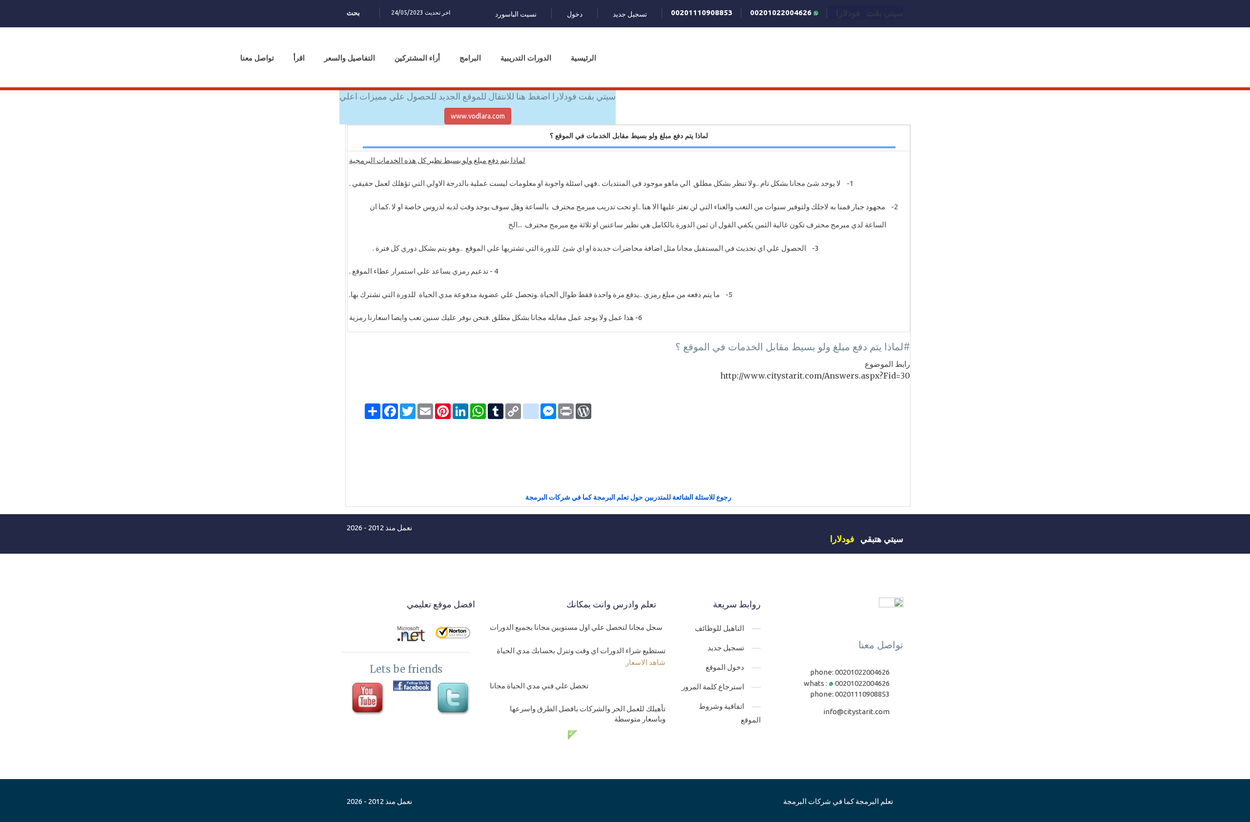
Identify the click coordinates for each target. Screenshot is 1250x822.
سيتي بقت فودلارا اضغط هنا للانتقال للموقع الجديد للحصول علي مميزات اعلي (477, 96)
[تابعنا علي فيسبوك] (412, 686)
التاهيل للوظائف (719, 628)
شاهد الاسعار (645, 662)
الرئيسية (583, 58)
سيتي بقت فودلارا (869, 13)
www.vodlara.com (478, 116)
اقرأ (299, 58)
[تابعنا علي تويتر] (454, 699)
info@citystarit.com (856, 711)
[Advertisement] (628, 459)
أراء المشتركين (417, 58)
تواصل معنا (257, 58)
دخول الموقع (725, 667)
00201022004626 (781, 12)
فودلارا (842, 538)
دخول (575, 14)
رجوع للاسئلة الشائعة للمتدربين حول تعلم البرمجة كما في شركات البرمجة (628, 497)
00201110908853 (701, 12)
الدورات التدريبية (525, 58)
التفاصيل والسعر (349, 58)
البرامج (470, 58)
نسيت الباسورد (516, 14)
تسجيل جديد (630, 14)
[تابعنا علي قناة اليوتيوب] (369, 699)
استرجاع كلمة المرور (713, 686)
